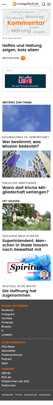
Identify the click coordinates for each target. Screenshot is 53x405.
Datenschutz (30, 395)
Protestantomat (11, 354)
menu (4, 4)
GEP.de (5, 373)
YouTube (6, 318)
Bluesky (6, 326)
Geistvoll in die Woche (19, 286)
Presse (18, 395)
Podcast (6, 359)
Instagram (8, 314)
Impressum (45, 395)
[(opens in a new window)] (25, 81)
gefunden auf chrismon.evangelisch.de (23, 58)
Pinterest (7, 322)
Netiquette (7, 395)
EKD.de (6, 377)
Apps (4, 363)
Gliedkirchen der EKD (15, 381)
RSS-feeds (8, 346)
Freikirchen (8, 385)
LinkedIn (6, 334)
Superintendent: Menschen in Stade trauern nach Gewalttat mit (25, 245)
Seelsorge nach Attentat (20, 236)
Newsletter (8, 350)
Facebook (7, 310)
